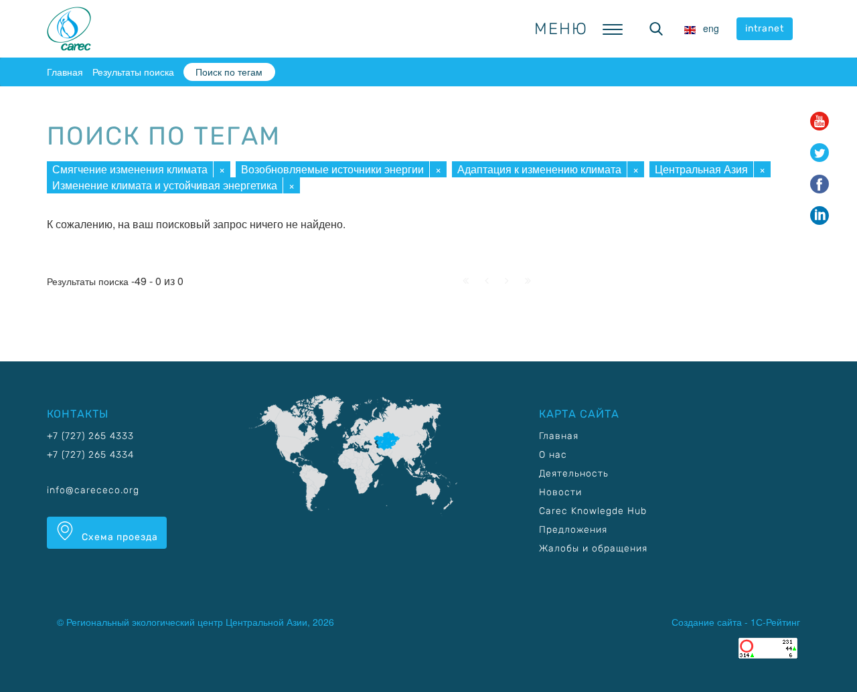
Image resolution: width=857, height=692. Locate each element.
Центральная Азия (701, 169)
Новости (560, 492)
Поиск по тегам (229, 71)
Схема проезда (118, 537)
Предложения (573, 529)
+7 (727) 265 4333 (90, 436)
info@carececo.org (93, 490)
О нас (553, 454)
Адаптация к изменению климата (539, 169)
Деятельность (574, 473)
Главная (65, 71)
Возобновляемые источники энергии (332, 169)
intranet (764, 28)
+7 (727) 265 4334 (90, 454)
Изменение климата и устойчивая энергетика (164, 185)
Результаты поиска (133, 71)
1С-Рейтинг (775, 621)
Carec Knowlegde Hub (593, 511)
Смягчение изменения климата (130, 169)
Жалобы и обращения (593, 548)
